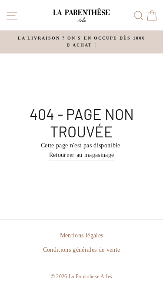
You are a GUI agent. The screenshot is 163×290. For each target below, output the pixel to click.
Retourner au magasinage (81, 155)
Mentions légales (81, 235)
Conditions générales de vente (81, 250)
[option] (81, 42)
